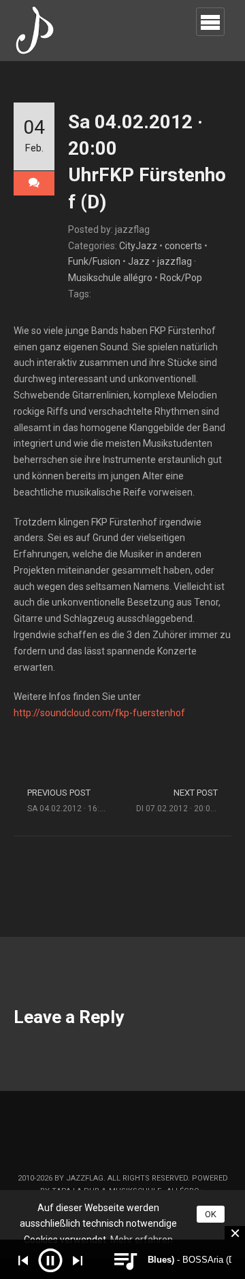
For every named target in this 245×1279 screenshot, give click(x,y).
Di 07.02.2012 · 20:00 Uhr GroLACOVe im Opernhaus (183, 800)
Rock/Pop (181, 277)
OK (210, 1214)
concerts (183, 245)
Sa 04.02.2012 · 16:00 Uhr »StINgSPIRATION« (74, 800)
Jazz (139, 261)
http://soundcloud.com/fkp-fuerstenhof (99, 712)
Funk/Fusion (94, 261)
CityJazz (138, 245)
